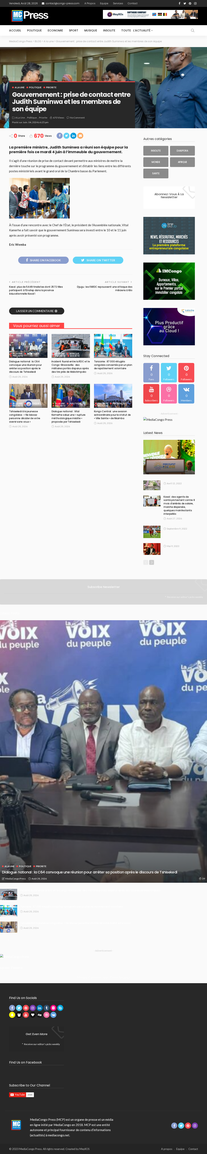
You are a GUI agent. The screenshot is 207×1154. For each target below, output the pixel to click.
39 (203, 878)
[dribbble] (169, 394)
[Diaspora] (182, 151)
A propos (89, 3)
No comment (77, 117)
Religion (103, 406)
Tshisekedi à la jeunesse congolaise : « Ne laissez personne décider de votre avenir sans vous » (24, 416)
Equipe (104, 3)
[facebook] (151, 372)
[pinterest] (186, 372)
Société (75, 356)
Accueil (15, 30)
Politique (34, 30)
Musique (90, 30)
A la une (19, 87)
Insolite (109, 30)
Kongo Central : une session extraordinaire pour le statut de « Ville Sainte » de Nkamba (112, 415)
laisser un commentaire (35, 311)
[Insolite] (155, 151)
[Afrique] (182, 162)
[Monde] (155, 162)
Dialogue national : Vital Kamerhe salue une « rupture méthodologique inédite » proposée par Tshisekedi (69, 416)
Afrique (74, 353)
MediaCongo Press (15, 878)
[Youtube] (151, 394)
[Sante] (155, 173)
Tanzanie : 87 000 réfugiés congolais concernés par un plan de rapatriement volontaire (113, 365)
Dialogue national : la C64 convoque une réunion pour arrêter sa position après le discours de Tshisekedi (25, 366)
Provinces (119, 403)
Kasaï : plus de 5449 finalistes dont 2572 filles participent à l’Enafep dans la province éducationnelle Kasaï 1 (36, 290)
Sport (73, 30)
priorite (51, 87)
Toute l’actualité (135, 30)
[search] (192, 30)
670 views (58, 117)
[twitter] (169, 372)
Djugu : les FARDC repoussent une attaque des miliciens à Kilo (104, 288)
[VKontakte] (186, 394)
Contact (132, 3)
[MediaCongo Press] (15, 1125)
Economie (55, 30)
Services (118, 3)
